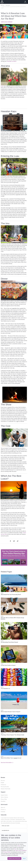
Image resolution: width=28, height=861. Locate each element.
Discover (2, 5)
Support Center (4, 795)
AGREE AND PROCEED (14, 858)
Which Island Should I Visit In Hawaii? (10, 711)
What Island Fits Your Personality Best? (11, 594)
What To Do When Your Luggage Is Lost (11, 758)
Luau (2, 86)
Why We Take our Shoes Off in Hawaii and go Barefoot (12, 618)
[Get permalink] (17, 541)
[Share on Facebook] (10, 541)
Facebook (3, 811)
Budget (2, 782)
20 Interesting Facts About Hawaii (9, 642)
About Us (3, 807)
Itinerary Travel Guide (5, 788)
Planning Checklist (5, 786)
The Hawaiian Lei (5, 688)
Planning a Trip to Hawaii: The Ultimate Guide (12, 734)
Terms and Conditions (21, 850)
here (19, 845)
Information (8, 5)
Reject (24, 858)
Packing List (3, 784)
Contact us (3, 809)
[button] (25, 2)
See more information (6, 762)
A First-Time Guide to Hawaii (8, 665)
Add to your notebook (6, 21)
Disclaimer (3, 801)
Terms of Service (4, 797)
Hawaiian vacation (11, 61)
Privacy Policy (4, 799)
